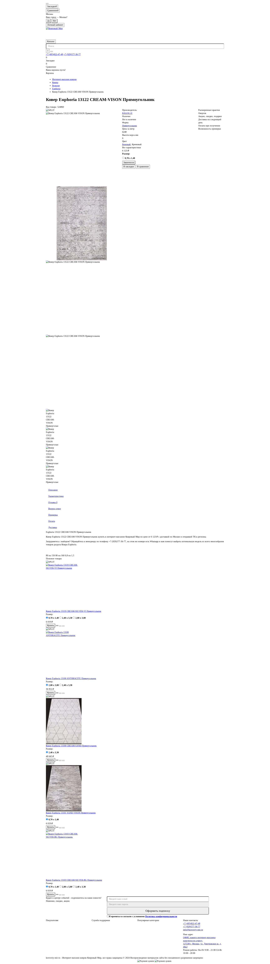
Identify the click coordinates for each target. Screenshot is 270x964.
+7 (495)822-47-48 (54, 54)
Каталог (51, 41)
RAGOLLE (127, 113)
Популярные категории (148, 920)
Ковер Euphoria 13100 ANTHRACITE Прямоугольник (71, 678)
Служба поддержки (101, 920)
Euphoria (56, 89)
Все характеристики (131, 147)
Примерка (53, 515)
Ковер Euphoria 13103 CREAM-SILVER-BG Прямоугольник (74, 880)
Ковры (55, 82)
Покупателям (52, 920)
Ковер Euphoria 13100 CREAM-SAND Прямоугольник (71, 746)
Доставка (52, 527)
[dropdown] (47, 3)
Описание (53, 490)
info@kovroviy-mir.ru (193, 930)
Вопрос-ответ (54, 509)
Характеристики (56, 496)
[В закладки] (60, 625)
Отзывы (52, 502)
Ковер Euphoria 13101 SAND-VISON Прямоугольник (71, 813)
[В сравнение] (63, 625)
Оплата (51, 521)
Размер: (126, 154)
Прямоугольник (129, 126)
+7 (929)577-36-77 (72, 54)
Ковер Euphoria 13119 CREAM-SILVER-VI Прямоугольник (73, 611)
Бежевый (126, 144)
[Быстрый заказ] (57, 625)
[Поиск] (51, 51)
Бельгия (56, 85)
